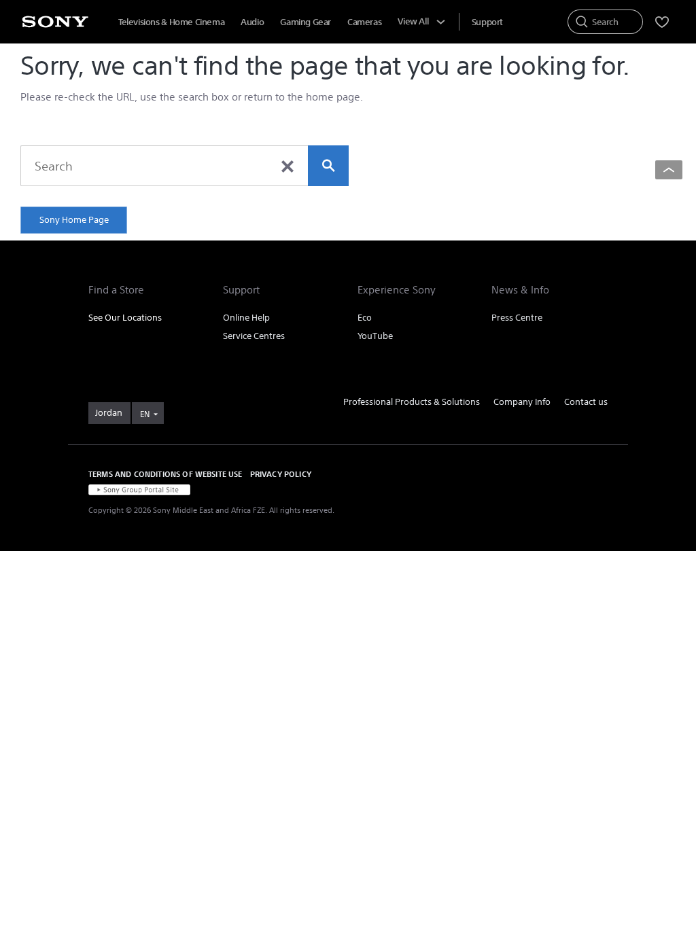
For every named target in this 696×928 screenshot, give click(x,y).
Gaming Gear (305, 22)
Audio (252, 22)
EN (145, 414)
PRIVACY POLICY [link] (280, 474)
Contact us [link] (586, 402)
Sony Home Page (74, 220)
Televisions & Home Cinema (171, 22)
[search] (328, 165)
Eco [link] (365, 317)
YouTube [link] (375, 336)
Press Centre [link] (516, 317)
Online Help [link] (246, 317)
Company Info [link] (522, 402)
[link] (109, 413)
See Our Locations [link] (125, 317)
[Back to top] (668, 169)
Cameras (364, 22)
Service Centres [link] (254, 336)
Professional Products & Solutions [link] (411, 402)
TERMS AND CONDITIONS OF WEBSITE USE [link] (165, 474)
